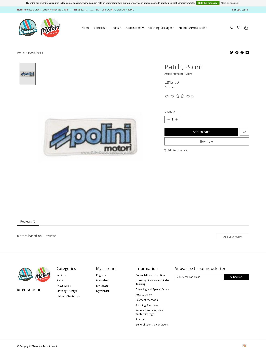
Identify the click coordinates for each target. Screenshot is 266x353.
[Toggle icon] (232, 27)
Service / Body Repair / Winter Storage (149, 312)
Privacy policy (144, 294)
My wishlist (102, 291)
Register (101, 275)
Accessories (64, 285)
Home (86, 28)
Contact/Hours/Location (150, 275)
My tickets (102, 285)
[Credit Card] (244, 346)
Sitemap (140, 319)
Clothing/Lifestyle (67, 291)
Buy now (206, 141)
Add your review (232, 236)
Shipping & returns (147, 305)
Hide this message (208, 3)
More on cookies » (230, 3)
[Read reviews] (177, 96)
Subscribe (236, 277)
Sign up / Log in (240, 9)
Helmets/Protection (69, 296)
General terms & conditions (152, 324)
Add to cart (201, 132)
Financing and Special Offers (152, 289)
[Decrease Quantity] (168, 119)
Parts (60, 280)
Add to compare (177, 150)
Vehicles (61, 275)
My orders (102, 280)
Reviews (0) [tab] (28, 221)
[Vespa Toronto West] (39, 27)
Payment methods (147, 300)
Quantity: (169, 111)
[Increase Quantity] (176, 119)
